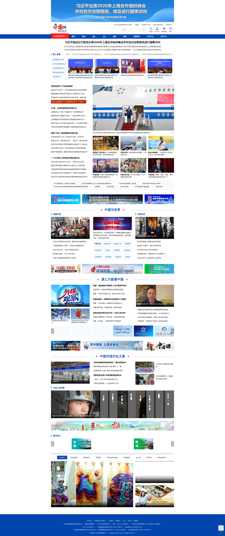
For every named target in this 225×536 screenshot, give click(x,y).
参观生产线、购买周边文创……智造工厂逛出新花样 (69, 140)
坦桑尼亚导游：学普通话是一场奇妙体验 (107, 307)
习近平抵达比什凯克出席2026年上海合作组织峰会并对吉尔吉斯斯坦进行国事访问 (112, 42)
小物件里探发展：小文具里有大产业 (106, 383)
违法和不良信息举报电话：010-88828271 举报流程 (146, 524)
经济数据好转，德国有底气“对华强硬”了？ (152, 254)
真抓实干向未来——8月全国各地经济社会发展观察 (69, 90)
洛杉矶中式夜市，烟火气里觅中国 (149, 246)
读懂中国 (57, 214)
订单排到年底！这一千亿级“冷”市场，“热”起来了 (68, 137)
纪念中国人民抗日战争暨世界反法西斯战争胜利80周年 (71, 186)
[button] (172, 107)
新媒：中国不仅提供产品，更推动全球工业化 (109, 294)
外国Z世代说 (124, 175)
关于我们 (89, 521)
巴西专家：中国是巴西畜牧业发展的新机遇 (108, 289)
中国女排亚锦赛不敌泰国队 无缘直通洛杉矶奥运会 (68, 127)
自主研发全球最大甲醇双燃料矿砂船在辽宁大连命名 (69, 144)
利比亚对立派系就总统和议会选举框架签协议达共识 (69, 177)
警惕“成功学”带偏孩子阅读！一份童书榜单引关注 (68, 116)
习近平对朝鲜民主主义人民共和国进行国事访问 (96, 183)
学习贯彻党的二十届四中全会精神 (64, 183)
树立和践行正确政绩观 (142, 186)
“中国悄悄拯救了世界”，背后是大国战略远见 (68, 246)
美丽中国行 (159, 186)
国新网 (137, 24)
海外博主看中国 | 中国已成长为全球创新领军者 (152, 304)
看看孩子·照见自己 (99, 152)
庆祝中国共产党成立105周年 (152, 183)
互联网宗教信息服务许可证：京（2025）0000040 (112, 529)
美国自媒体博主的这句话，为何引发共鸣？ (110, 313)
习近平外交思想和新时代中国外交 (123, 24)
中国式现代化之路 (112, 356)
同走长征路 (110, 186)
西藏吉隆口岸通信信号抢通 (60, 94)
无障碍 (221, 532)
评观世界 (141, 214)
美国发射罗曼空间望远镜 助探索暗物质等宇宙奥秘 (68, 169)
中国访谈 (151, 175)
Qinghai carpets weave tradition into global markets (73, 504)
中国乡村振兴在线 (158, 24)
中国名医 (96, 175)
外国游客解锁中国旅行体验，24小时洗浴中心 (154, 313)
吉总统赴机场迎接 (115, 46)
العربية (138, 457)
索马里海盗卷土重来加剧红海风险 (149, 241)
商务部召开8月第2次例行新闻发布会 (132, 75)
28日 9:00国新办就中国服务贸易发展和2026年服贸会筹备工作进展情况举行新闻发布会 (169, 54)
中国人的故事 (59, 388)
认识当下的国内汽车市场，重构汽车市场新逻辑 (69, 241)
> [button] (172, 54)
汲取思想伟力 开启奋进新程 (62, 86)
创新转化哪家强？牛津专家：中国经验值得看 (109, 317)
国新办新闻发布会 (58, 72)
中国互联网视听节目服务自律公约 (73, 524)
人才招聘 (110, 521)
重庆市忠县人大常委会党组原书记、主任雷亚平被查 (69, 123)
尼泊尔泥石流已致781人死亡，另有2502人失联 (67, 162)
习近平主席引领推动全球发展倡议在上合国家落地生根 (141, 46)
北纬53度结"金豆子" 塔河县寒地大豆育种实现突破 (68, 148)
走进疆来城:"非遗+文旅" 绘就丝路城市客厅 (108, 370)
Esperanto (162, 457)
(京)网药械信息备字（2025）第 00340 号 (139, 529)
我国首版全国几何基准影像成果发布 (107, 375)
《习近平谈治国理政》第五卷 (127, 183)
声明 (129, 521)
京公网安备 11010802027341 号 (133, 527)
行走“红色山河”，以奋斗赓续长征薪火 (66, 250)
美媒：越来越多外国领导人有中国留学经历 (110, 285)
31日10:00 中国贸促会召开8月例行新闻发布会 (86, 54)
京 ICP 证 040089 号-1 (89, 527)
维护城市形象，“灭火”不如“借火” (64, 254)
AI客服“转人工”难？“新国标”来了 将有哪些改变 (67, 112)
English (62, 457)
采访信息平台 (57, 76)
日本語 (98, 457)
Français (74, 457)
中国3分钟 (124, 152)
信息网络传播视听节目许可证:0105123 (84, 529)
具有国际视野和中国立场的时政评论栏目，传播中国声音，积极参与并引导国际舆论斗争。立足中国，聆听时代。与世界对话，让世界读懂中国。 (112, 235)
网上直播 (56, 54)
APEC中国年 (124, 186)
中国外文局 (169, 24)
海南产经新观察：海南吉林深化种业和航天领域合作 (69, 152)
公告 (124, 521)
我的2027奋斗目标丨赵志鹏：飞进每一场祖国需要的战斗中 (73, 416)
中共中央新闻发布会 (59, 64)
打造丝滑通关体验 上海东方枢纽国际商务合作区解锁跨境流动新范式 (70, 380)
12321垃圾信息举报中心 (103, 524)
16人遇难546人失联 (77, 94)
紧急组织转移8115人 (77, 119)
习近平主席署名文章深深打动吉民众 (77, 50)
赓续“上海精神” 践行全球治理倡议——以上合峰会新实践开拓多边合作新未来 (134, 50)
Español (127, 457)
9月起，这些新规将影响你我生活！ (64, 108)
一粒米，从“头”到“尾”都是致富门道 (105, 379)
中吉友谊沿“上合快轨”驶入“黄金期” (149, 258)
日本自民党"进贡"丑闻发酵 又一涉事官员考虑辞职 (68, 173)
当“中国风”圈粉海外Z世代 (61, 236)
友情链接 (135, 521)
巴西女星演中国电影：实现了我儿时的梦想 (153, 317)
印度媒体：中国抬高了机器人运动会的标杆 (153, 321)
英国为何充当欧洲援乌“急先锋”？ (147, 236)
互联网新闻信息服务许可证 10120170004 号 (110, 527)
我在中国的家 (153, 152)
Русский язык (112, 457)
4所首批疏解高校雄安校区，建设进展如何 (109, 362)
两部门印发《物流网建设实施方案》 (65, 133)
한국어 (149, 457)
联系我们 (118, 521)
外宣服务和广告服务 (99, 521)
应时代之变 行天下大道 (98, 50)
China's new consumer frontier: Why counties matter (153, 504)
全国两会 (97, 186)
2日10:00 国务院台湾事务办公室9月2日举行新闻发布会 (121, 54)
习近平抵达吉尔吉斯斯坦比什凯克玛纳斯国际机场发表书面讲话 (87, 46)
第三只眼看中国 (112, 279)
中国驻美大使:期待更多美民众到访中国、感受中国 (68, 97)
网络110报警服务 (89, 524)
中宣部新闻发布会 (58, 68)
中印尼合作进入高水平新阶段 (147, 250)
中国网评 (127, 244)
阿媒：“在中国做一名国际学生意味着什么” (108, 303)
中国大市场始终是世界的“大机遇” (64, 258)
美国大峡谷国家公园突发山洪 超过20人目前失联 (68, 165)
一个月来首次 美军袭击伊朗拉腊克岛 (65, 158)
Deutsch (86, 457)
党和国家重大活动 (58, 59)
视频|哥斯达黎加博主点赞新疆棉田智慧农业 (153, 309)
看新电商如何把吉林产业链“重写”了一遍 (107, 366)
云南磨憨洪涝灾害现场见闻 (60, 119)
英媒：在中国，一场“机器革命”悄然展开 (107, 321)
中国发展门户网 (146, 24)
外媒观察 (55, 304)
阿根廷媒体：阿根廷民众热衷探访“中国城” (110, 299)
